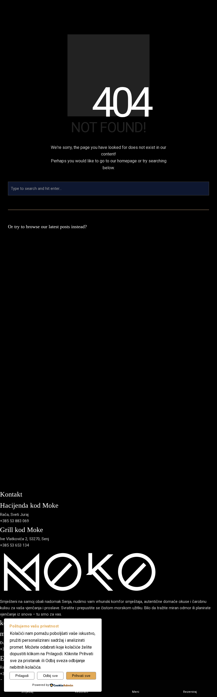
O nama (121, 274)
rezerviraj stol (12, 349)
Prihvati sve (81, 676)
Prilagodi (22, 676)
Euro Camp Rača (144, 261)
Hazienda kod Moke (177, 268)
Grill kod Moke (172, 261)
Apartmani (138, 268)
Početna (106, 274)
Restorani (168, 255)
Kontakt (210, 274)
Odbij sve (50, 676)
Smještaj (136, 255)
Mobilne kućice (142, 274)
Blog (198, 274)
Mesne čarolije (172, 274)
